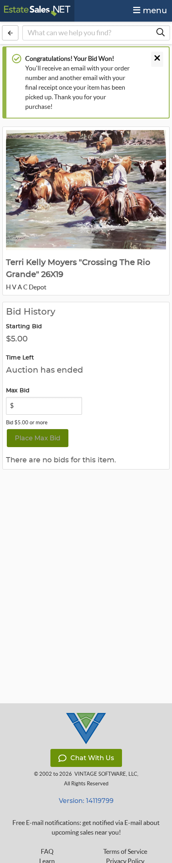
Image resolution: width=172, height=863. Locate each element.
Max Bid (18, 390)
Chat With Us (92, 758)
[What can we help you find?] (160, 32)
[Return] (10, 32)
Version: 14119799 (86, 801)
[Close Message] (157, 59)
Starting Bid (24, 326)
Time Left (20, 358)
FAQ (47, 851)
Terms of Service (125, 851)
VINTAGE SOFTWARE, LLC (105, 774)
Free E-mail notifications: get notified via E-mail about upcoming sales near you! (86, 827)
